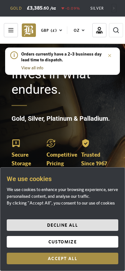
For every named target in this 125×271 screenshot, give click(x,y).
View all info (32, 67)
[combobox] (52, 30)
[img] (29, 30)
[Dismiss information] (109, 55)
